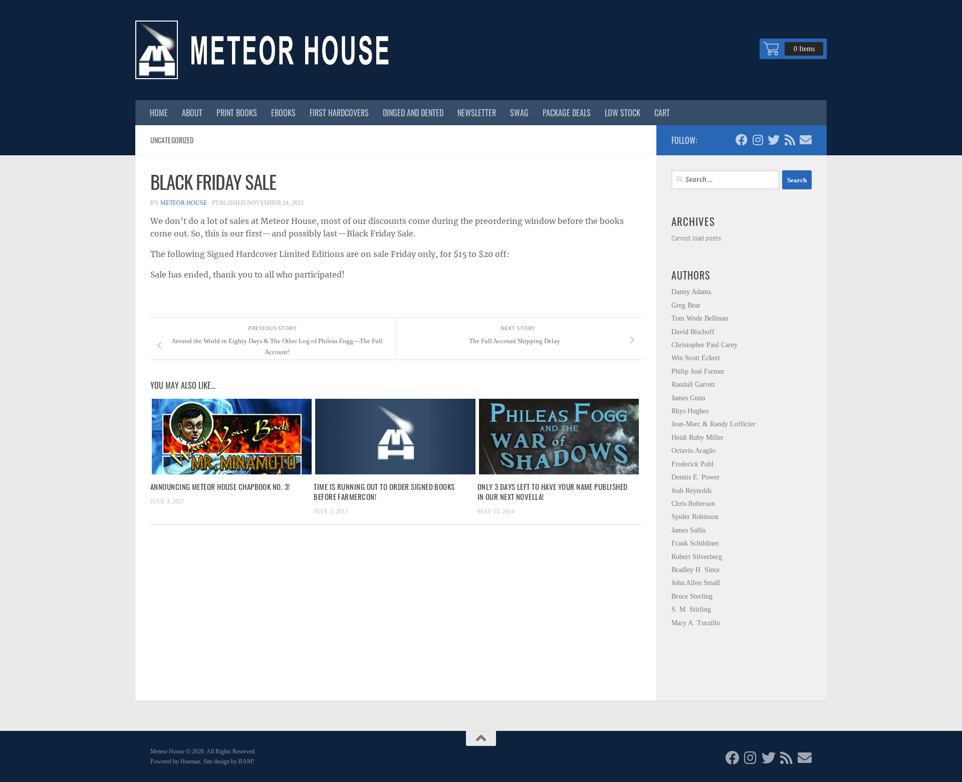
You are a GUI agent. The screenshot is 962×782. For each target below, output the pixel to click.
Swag (519, 113)
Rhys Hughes (689, 411)
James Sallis (688, 530)
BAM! (246, 761)
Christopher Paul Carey (704, 345)
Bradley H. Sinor (695, 570)
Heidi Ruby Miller (697, 437)
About (192, 113)
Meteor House (183, 202)
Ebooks (283, 113)
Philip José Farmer (698, 371)
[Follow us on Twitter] (774, 140)
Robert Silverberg (696, 557)
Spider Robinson (694, 516)
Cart (662, 113)
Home (159, 113)
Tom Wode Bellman (699, 318)
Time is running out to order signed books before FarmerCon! (384, 491)
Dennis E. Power (695, 477)
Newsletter (476, 113)
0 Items (804, 49)
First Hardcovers (339, 113)
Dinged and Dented (413, 113)
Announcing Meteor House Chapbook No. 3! (220, 486)
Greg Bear (685, 305)
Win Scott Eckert (695, 358)
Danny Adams (691, 292)
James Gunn (688, 398)
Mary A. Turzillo (695, 623)
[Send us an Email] (806, 140)
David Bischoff (692, 332)
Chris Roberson (693, 503)
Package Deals (567, 113)
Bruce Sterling (691, 596)
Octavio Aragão (693, 450)
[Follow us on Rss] (790, 140)
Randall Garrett (693, 384)
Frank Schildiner (695, 543)
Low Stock (622, 113)
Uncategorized (171, 140)
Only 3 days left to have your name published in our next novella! (552, 491)
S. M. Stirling (691, 609)
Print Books (236, 113)
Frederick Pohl (692, 464)
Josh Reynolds (691, 490)
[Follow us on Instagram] (758, 140)
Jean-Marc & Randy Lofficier (713, 424)
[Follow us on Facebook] (742, 140)
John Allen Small (695, 583)
